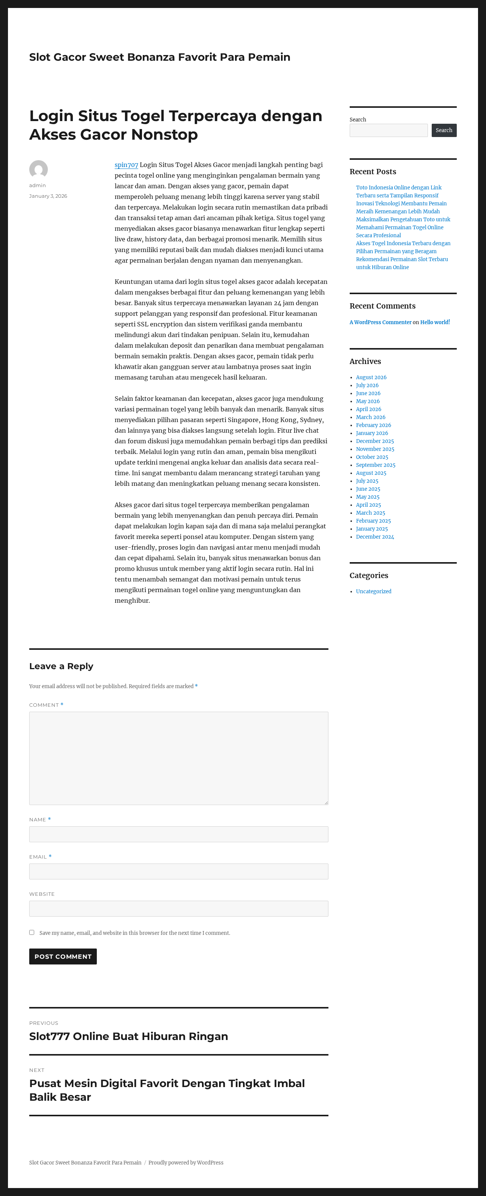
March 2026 (371, 417)
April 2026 (369, 409)
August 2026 (371, 377)
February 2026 (373, 425)
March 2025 (370, 513)
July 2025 (367, 481)
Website (42, 894)
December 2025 (375, 441)
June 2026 (368, 393)
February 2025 (373, 521)
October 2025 (372, 457)
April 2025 (368, 505)
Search (358, 120)
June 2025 (368, 489)
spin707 (126, 165)
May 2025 (368, 497)
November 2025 (375, 449)
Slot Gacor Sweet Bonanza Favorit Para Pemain (159, 56)
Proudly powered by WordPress (186, 1163)
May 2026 (368, 401)
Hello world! (435, 322)
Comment (46, 705)
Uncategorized (373, 591)
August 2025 (371, 473)
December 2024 (375, 537)
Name (40, 819)
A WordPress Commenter (381, 322)
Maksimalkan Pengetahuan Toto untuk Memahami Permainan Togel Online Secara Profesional (403, 227)
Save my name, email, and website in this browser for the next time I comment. (134, 933)
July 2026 (367, 385)
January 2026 (372, 433)
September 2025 (376, 465)
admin (37, 185)
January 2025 (372, 529)
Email (40, 857)
